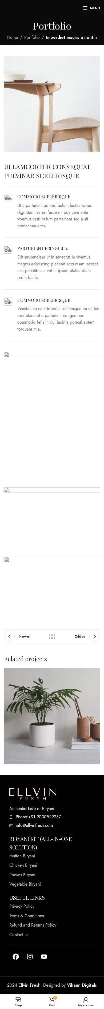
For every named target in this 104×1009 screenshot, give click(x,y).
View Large (95, 673)
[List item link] (52, 817)
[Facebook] (15, 956)
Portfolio (32, 37)
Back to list (52, 636)
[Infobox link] (52, 212)
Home (12, 37)
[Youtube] (44, 956)
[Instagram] (29, 956)
